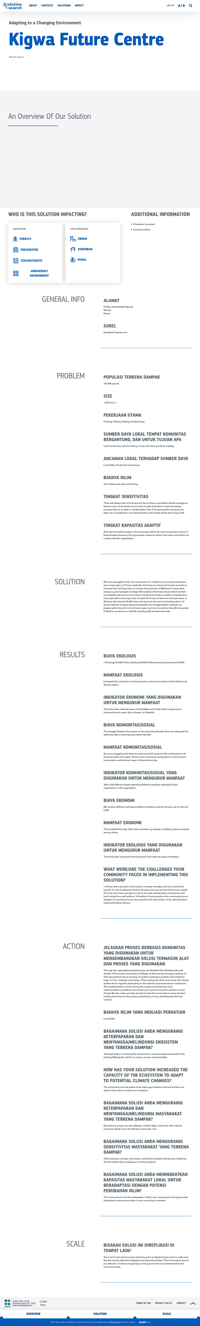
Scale (167, 1314)
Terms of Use (143, 1303)
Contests (47, 5)
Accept (142, 1322)
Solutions (64, 5)
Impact (79, 5)
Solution (100, 1314)
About (33, 5)
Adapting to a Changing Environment (45, 23)
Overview (33, 1314)
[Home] (12, 6)
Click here (115, 1322)
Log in (170, 5)
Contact (181, 1303)
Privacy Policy (164, 1303)
